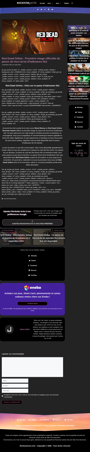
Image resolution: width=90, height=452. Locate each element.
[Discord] (48, 9)
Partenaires (61, 425)
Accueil (42, 3)
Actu (49, 3)
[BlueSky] (38, 9)
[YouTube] (52, 9)
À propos (53, 425)
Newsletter (70, 425)
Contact (45, 425)
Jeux (57, 3)
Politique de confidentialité (32, 425)
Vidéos (66, 3)
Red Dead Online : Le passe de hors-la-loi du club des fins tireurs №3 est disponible (48, 238)
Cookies (19, 425)
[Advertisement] (31, 109)
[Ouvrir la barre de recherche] (72, 3)
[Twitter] (41, 9)
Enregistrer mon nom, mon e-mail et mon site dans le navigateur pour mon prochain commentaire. (31, 396)
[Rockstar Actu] (27, 3)
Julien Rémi (25, 329)
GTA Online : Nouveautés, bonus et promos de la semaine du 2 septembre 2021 (16, 238)
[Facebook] (45, 9)
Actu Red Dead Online (10, 198)
